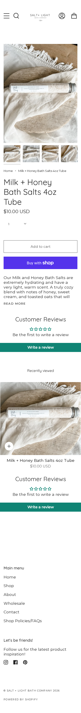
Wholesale (14, 603)
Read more (15, 303)
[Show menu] (7, 15)
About (10, 594)
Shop (9, 585)
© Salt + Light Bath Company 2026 (32, 690)
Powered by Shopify (21, 699)
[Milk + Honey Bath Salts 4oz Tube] (40, 418)
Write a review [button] (40, 347)
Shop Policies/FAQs (23, 620)
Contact (11, 611)
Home (8, 171)
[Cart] (74, 15)
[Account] (61, 15)
